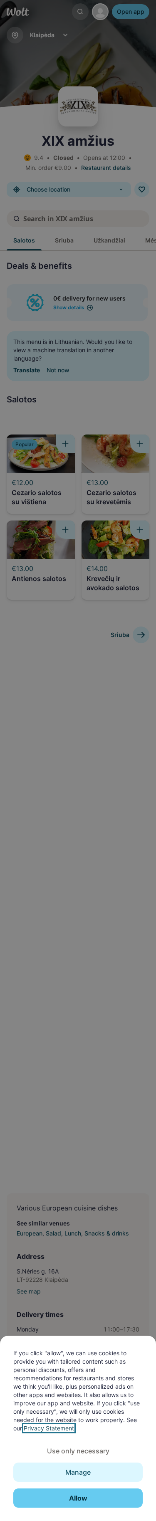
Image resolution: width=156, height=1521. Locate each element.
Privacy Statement (49, 1428)
